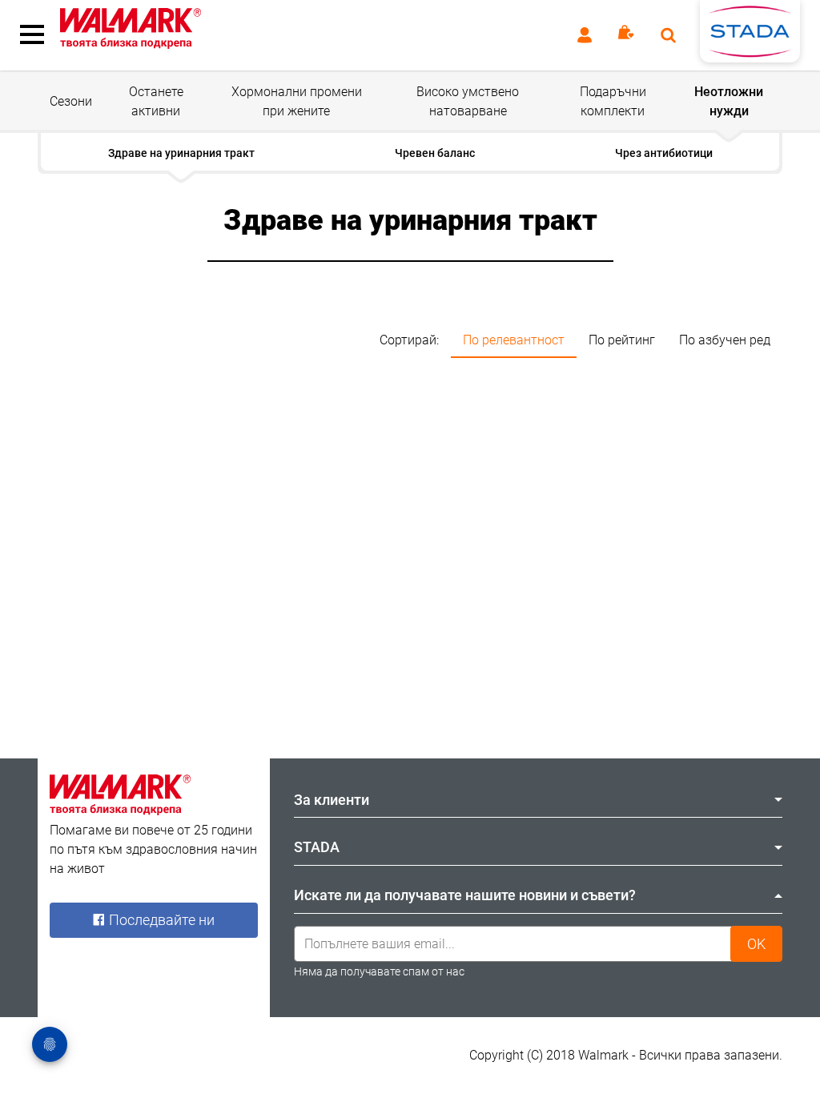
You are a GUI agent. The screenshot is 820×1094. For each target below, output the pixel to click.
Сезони (71, 101)
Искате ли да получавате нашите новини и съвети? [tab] (465, 895)
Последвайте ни (160, 919)
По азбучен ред (724, 340)
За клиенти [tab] (331, 799)
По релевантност (514, 340)
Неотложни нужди (728, 101)
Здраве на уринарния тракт (181, 153)
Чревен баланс (435, 153)
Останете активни (156, 101)
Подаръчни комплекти (613, 101)
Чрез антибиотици (664, 153)
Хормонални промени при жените (296, 101)
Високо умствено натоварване (467, 101)
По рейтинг (622, 340)
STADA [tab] (317, 847)
